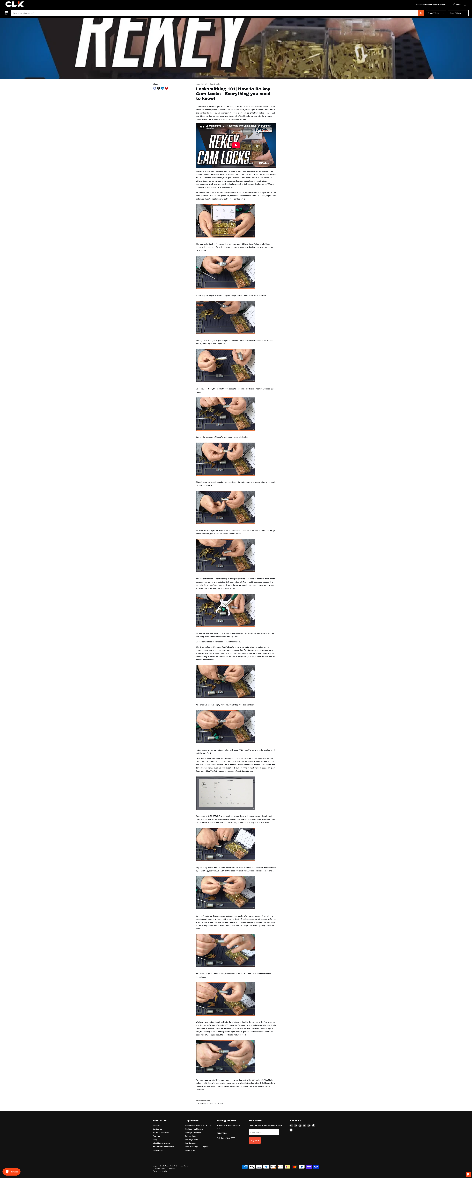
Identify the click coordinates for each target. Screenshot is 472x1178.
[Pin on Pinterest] (166, 88)
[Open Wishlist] (468, 1174)
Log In (155, 1166)
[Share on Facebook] (154, 88)
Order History (184, 1166)
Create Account (165, 1166)
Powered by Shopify (160, 1171)
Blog (155, 1139)
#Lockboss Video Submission (165, 1147)
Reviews (156, 1136)
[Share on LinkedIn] (162, 88)
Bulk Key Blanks (191, 1139)
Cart (175, 1166)
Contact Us (157, 1129)
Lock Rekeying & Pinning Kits (196, 1147)
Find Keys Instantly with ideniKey (198, 1125)
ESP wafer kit (257, 1080)
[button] (456, 4)
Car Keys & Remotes (193, 1132)
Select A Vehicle (434, 13)
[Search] (421, 13)
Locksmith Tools (191, 1150)
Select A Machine (456, 13)
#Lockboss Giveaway (161, 1143)
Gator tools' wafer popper (214, 585)
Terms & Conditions (161, 1132)
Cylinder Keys (190, 1136)
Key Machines (190, 1143)
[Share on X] (158, 88)
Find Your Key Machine (194, 1129)
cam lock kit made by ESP (210, 113)
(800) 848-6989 (229, 1138)
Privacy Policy (158, 1150)
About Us (156, 1125)
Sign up (255, 1140)
